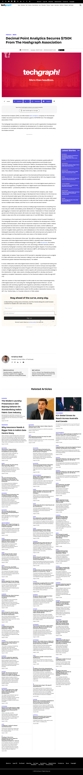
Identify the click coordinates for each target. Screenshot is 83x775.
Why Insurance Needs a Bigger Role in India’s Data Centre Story (70, 165)
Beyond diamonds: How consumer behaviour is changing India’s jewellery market (42, 717)
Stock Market (66, 183)
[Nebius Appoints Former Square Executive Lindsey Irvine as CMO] (26, 583)
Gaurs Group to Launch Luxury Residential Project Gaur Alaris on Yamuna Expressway (10, 613)
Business (64, 154)
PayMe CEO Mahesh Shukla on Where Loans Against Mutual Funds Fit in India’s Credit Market (11, 674)
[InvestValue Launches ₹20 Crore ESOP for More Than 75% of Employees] (26, 643)
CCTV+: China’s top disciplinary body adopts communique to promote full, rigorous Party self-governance (43, 374)
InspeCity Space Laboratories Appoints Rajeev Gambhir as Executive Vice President (10, 541)
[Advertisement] (41, 20)
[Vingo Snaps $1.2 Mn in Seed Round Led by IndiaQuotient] (26, 555)
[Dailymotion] (15, 1)
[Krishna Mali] (21, 50)
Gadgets (58, 457)
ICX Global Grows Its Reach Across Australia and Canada (70, 186)
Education (65, 170)
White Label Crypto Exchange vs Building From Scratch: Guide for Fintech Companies (10, 525)
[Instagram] (18, 1)
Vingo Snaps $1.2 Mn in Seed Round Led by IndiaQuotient (9, 554)
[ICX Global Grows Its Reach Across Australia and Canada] (68, 404)
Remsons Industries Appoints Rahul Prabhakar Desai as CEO (10, 658)
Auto (63, 176)
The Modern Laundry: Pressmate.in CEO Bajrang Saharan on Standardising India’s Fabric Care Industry (70, 157)
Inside (63, 198)
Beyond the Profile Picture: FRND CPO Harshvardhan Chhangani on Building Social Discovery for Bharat (11, 709)
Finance (4, 671)
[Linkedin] (21, 1)
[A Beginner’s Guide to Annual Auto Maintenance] (26, 727)
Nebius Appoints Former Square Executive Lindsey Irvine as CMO (10, 582)
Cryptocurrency (6, 522)
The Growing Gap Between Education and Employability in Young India (10, 512)
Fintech (8, 34)
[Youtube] (9, 1)
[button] (80, 5)
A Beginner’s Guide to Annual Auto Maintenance (9, 726)
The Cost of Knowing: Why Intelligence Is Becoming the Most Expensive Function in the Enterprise (10, 479)
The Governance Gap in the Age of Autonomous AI (42, 686)
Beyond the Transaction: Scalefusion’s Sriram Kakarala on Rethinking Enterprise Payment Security (43, 702)
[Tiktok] (24, 1)
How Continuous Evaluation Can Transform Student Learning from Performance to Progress (10, 496)
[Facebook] (3, 1)
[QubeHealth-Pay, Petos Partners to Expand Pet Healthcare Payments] (26, 597)
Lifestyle (35, 714)
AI (2, 476)
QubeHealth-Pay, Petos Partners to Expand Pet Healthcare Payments (10, 597)
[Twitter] (6, 1)
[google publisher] (30, 1)
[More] (54, 101)
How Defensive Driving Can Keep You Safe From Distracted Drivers (70, 179)
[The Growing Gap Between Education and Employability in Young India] (26, 513)
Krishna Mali (16, 357)
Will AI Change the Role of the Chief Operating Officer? (70, 200)
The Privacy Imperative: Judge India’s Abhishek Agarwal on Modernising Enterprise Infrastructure (10, 691)
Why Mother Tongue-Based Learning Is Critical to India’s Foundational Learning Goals (71, 193)
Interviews (4, 688)
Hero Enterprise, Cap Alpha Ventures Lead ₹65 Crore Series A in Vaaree (10, 568)
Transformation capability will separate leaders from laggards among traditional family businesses (14, 374)
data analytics (34, 115)
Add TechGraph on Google (30, 110)
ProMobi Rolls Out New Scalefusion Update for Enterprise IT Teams (8, 627)
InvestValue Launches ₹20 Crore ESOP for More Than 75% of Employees (10, 643)
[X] (20, 362)
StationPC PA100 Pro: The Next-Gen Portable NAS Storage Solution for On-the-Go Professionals (68, 460)
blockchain (44, 242)
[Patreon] (12, 1)
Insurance (65, 163)
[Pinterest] (27, 1)
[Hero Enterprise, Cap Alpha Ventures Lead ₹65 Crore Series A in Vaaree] (26, 568)
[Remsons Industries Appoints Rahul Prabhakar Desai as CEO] (26, 659)
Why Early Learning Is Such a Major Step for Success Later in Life (70, 172)
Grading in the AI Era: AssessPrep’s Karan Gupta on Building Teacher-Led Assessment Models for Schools (10, 739)
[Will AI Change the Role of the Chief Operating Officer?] (26, 466)
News (14, 34)
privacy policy (32, 322)
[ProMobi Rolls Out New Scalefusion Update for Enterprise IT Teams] (26, 628)
